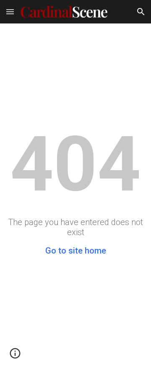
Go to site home (75, 251)
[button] (10, 11)
